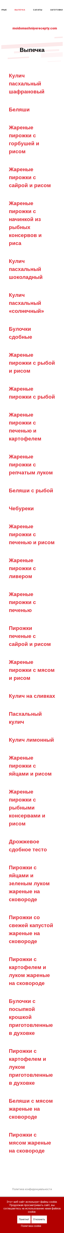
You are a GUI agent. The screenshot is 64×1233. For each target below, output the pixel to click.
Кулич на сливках (32, 696)
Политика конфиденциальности (32, 1189)
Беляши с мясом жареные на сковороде (31, 1109)
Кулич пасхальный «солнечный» (26, 303)
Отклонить (39, 1219)
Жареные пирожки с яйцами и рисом (30, 765)
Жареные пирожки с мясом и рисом (32, 670)
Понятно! (24, 1219)
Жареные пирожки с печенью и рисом (32, 534)
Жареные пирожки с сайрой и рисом (30, 177)
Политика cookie (31, 1226)
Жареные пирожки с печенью (22, 602)
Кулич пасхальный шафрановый (26, 83)
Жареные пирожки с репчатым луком (31, 464)
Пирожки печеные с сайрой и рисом (30, 636)
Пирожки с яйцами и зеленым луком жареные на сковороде (29, 883)
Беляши (19, 109)
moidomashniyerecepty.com (34, 28)
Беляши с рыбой (31, 490)
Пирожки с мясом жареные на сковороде (30, 1142)
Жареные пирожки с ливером (22, 568)
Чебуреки (21, 508)
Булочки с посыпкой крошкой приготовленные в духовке (31, 1017)
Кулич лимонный (31, 740)
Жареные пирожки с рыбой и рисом (32, 363)
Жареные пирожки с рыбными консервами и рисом (27, 807)
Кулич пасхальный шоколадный (26, 269)
